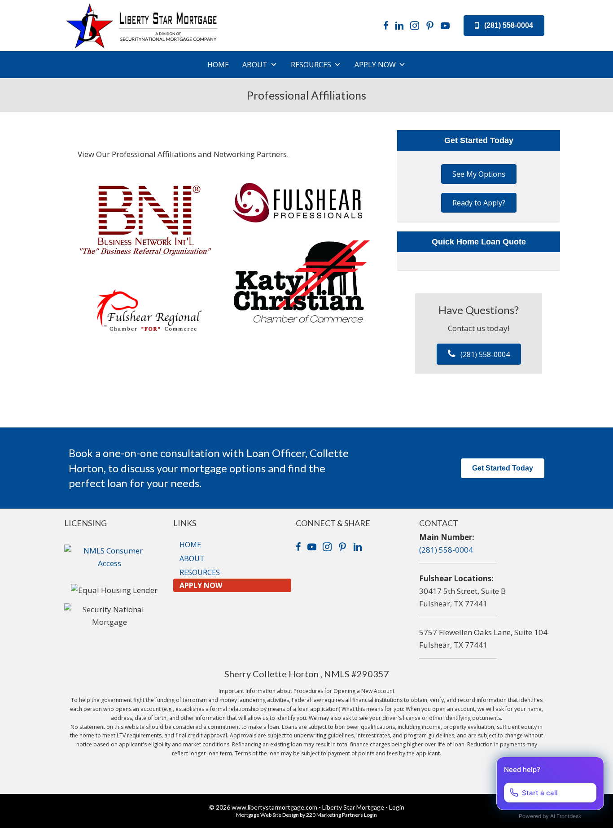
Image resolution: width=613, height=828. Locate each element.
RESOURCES (311, 65)
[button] (504, 25)
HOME (218, 65)
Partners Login (359, 814)
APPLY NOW (375, 65)
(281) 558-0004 (446, 550)
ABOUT (254, 65)
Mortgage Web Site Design (267, 814)
